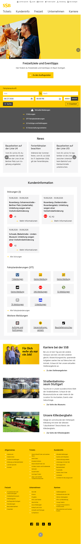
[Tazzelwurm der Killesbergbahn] (21, 424)
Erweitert (72, 104)
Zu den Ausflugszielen (42, 75)
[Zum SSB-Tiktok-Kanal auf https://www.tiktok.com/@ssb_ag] (48, 527)
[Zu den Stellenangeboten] (21, 356)
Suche (8, 104)
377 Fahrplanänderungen (35, 118)
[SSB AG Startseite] (7, 5)
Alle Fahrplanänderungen (20, 313)
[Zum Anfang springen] (40, 537)
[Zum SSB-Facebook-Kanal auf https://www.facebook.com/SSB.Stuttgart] (31, 527)
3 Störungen (30, 114)
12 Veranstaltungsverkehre (36, 127)
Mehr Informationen (28, 221)
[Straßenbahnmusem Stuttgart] (21, 390)
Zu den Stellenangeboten (56, 373)
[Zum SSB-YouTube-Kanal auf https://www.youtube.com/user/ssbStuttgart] (42, 527)
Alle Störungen (16, 259)
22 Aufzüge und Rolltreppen (36, 123)
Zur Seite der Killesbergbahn (57, 435)
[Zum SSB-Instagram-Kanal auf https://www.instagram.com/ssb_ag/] (36, 527)
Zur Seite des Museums (55, 407)
